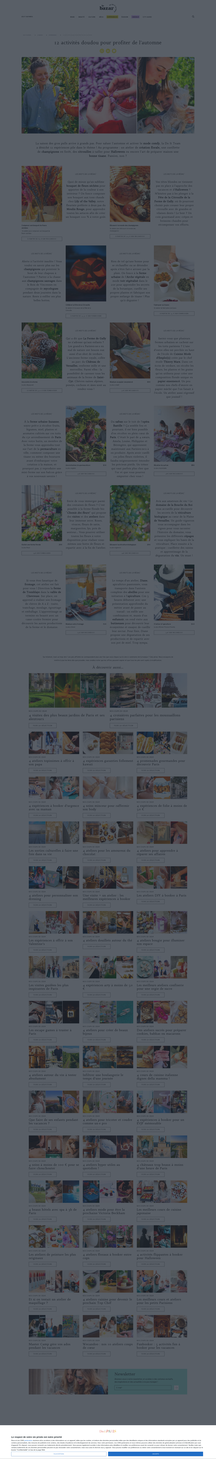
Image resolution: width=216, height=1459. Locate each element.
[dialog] (108, 1442)
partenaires (28, 1440)
